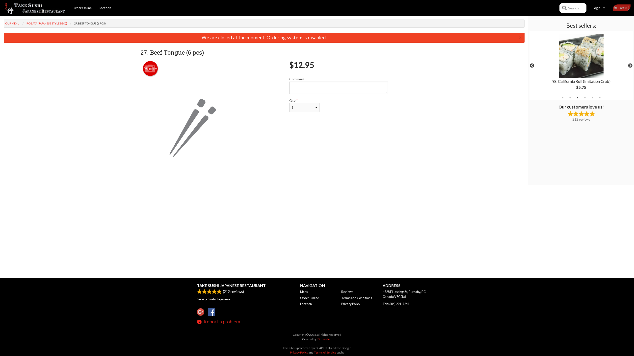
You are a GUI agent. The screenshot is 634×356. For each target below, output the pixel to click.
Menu (304, 292)
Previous (531, 65)
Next (630, 65)
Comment (297, 79)
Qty (293, 100)
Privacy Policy (350, 304)
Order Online (82, 8)
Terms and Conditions (356, 298)
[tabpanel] (581, 66)
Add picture (150, 68)
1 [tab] (562, 97)
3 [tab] (577, 97)
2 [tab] (570, 97)
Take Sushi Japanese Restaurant (231, 285)
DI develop (324, 339)
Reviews (347, 292)
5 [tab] (592, 97)
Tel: (396, 304)
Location (105, 8)
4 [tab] (584, 97)
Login (596, 8)
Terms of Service (325, 352)
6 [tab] (599, 97)
